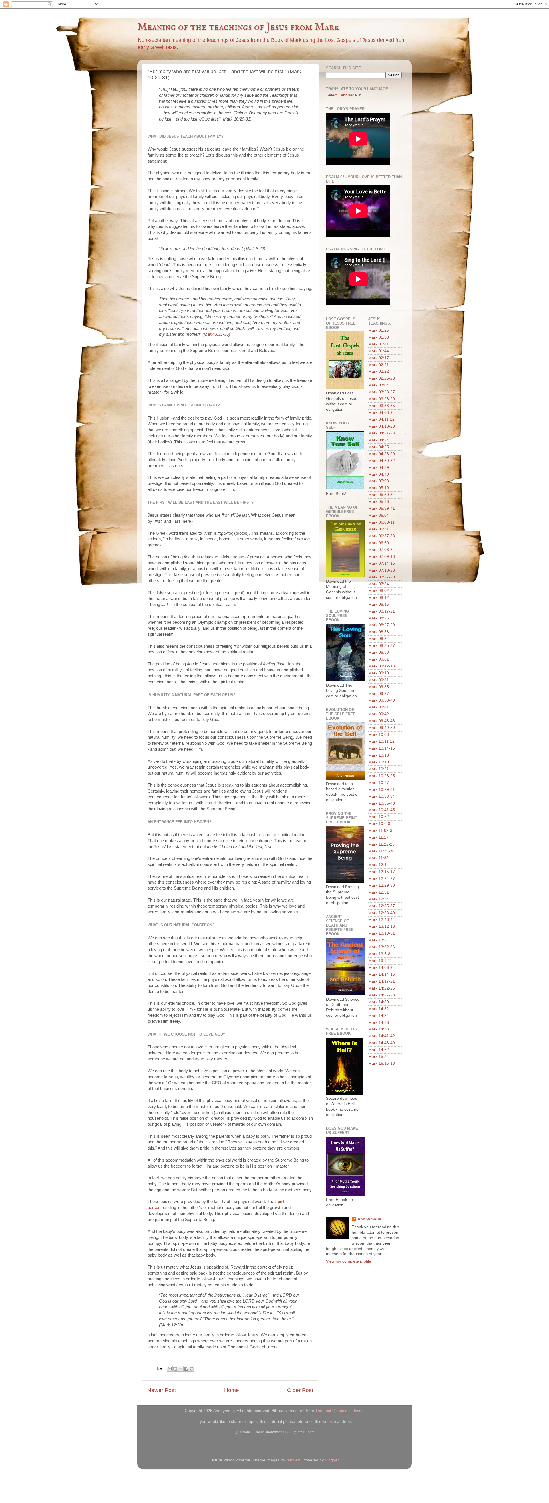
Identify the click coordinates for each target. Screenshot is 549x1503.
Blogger (332, 1460)
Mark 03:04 (378, 385)
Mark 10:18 (378, 755)
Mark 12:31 (378, 892)
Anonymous (369, 1219)
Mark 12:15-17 (381, 872)
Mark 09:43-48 (381, 721)
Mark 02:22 (378, 371)
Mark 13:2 (377, 940)
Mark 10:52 (378, 817)
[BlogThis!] (175, 1369)
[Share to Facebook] (186, 1369)
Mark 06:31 (378, 529)
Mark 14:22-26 (381, 988)
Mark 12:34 (378, 899)
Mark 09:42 (378, 714)
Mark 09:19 (378, 673)
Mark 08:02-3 (380, 590)
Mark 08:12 (378, 597)
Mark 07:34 (378, 584)
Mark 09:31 (378, 680)
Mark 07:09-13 (381, 556)
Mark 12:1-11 (380, 865)
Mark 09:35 (378, 687)
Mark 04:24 (378, 440)
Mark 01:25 (378, 330)
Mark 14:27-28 (381, 995)
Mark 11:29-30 (381, 851)
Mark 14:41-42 (381, 1036)
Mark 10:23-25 (381, 776)
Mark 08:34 (378, 639)
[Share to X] (181, 1369)
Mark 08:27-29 (381, 625)
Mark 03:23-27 (381, 392)
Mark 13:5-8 (379, 954)
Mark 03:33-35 (381, 406)
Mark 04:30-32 (381, 461)
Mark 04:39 (378, 467)
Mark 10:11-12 (381, 741)
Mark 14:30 (378, 1002)
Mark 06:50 (378, 543)
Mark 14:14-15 (381, 974)
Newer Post (161, 1390)
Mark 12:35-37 (381, 906)
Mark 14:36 (378, 1022)
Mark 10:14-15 (381, 748)
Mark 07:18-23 (381, 570)
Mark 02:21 (378, 365)
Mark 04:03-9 (380, 412)
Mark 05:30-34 (381, 495)
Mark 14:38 (378, 1029)
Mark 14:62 (378, 1050)
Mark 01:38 (378, 337)
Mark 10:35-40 (381, 803)
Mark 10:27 (378, 783)
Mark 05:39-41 (381, 508)
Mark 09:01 (378, 659)
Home (231, 1390)
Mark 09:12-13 (381, 666)
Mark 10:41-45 (381, 810)
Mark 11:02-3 (380, 830)
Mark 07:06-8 (380, 550)
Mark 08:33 (378, 632)
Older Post (300, 1390)
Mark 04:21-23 (381, 433)
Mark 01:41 (378, 344)
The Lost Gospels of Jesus (339, 1411)
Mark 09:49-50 (381, 728)
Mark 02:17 (378, 358)
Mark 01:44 (378, 351)
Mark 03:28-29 (381, 399)
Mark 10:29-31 (381, 789)
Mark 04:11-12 (381, 419)
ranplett (293, 1460)
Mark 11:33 (378, 858)
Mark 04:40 (378, 474)
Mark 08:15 (378, 604)
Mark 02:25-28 (381, 378)
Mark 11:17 (378, 837)
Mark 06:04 (378, 515)
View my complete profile (348, 1261)
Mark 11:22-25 (381, 844)
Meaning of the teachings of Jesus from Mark (238, 27)
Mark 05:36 (378, 501)
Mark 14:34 (378, 1016)
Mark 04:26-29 (381, 454)
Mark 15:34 (378, 1056)
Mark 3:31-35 (216, 334)
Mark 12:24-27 (381, 878)
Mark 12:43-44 (381, 919)
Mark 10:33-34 (381, 796)
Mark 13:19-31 (381, 933)
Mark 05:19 (378, 488)
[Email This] (170, 1369)
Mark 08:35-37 (381, 645)
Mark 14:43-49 (381, 1043)
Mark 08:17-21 (381, 611)
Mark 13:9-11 (380, 961)
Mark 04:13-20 (381, 426)
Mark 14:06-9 (380, 967)
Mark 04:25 (378, 447)
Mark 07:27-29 (381, 577)
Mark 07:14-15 (381, 563)
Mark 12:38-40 (381, 913)
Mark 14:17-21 (381, 981)
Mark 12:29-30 (381, 885)
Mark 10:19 (378, 762)
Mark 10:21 (378, 769)
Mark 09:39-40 (381, 700)
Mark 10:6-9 (379, 823)
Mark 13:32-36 (381, 947)
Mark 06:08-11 (381, 522)
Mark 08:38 (378, 652)
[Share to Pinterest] (191, 1369)
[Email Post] (159, 1368)
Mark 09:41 (378, 707)
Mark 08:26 (378, 618)
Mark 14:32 (378, 1009)
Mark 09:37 (378, 694)
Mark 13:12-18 (381, 926)
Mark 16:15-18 (381, 1063)
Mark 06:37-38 (381, 536)
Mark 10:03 (378, 734)
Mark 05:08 (378, 481)
